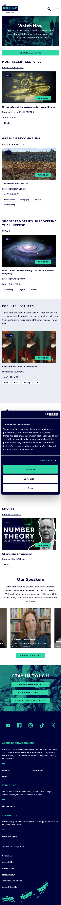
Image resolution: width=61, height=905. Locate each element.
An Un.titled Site (9, 887)
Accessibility (8, 862)
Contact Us (7, 856)
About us (6, 770)
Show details (45, 460)
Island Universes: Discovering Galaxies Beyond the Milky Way (28, 272)
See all (6, 231)
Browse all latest (13, 67)
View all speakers (30, 655)
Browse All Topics (30, 53)
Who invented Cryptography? (17, 554)
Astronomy (8, 289)
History (27, 383)
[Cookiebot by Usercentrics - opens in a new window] (45, 414)
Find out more (8, 806)
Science (38, 200)
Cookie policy (8, 868)
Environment (9, 200)
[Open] (8, 725)
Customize (29, 478)
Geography (24, 200)
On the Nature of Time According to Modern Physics (28, 107)
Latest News (37, 770)
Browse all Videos (13, 144)
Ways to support (9, 836)
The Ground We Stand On (15, 183)
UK (37, 383)
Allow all (30, 469)
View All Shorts (11, 514)
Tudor (16, 383)
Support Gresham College (30, 700)
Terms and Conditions (12, 881)
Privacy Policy (8, 874)
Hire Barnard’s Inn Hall (30, 692)
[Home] (10, 9)
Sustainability (9, 205)
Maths (6, 565)
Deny (30, 488)
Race (6, 383)
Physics (7, 123)
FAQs (4, 776)
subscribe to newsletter (30, 685)
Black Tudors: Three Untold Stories (19, 366)
